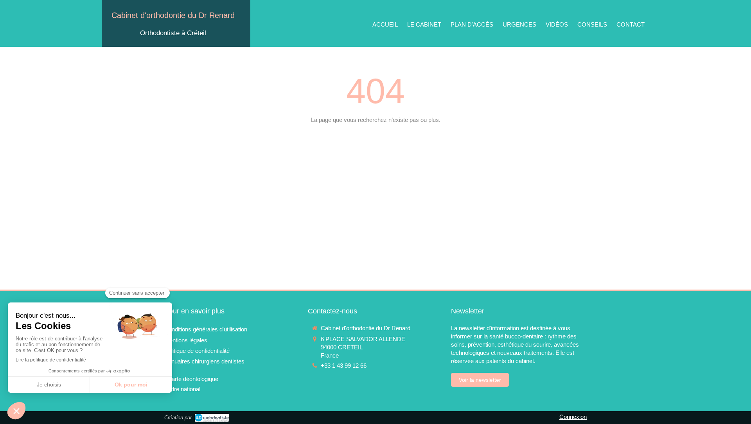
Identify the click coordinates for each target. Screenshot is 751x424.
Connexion (573, 416)
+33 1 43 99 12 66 (344, 365)
